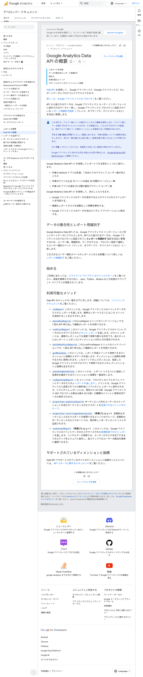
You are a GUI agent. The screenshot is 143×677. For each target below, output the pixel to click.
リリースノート (47, 604)
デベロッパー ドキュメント (20, 12)
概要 (43, 3)
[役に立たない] (124, 45)
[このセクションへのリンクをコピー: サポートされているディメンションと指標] (112, 453)
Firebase (44, 646)
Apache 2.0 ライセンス (76, 496)
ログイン (136, 3)
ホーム (49, 45)
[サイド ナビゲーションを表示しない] (33, 672)
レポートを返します (85, 383)
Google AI (45, 655)
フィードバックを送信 (113, 56)
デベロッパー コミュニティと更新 (86, 596)
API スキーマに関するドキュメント (71, 463)
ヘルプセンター (48, 595)
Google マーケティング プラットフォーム (117, 600)
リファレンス (20, 18)
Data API (51, 89)
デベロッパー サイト (50, 599)
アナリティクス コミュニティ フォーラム (86, 602)
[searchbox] (18, 27)
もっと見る (55, 3)
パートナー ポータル (113, 595)
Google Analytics (75, 45)
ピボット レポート (88, 333)
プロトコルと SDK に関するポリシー (118, 611)
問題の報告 (46, 612)
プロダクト (60, 45)
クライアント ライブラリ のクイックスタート (91, 275)
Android (44, 637)
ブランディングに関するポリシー (117, 618)
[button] (18, 43)
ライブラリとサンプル (41, 18)
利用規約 (108, 606)
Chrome (44, 642)
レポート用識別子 (55, 258)
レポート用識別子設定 (63, 111)
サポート (59, 18)
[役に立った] (120, 45)
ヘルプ (44, 608)
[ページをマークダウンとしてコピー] (79, 61)
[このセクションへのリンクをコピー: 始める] (59, 269)
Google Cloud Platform (51, 651)
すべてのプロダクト (49, 660)
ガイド (6, 18)
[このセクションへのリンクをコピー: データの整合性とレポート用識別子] (103, 225)
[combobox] (92, 3)
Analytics (26, 3)
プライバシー (57, 671)
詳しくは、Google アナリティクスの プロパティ (71, 98)
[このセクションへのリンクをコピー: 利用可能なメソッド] (79, 293)
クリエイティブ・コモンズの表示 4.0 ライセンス (100, 494)
